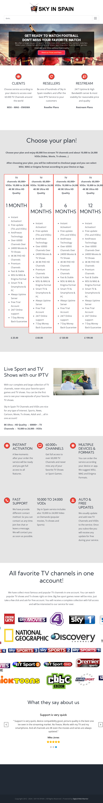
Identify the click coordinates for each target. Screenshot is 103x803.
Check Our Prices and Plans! (51, 54)
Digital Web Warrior (80, 799)
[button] (51, 747)
